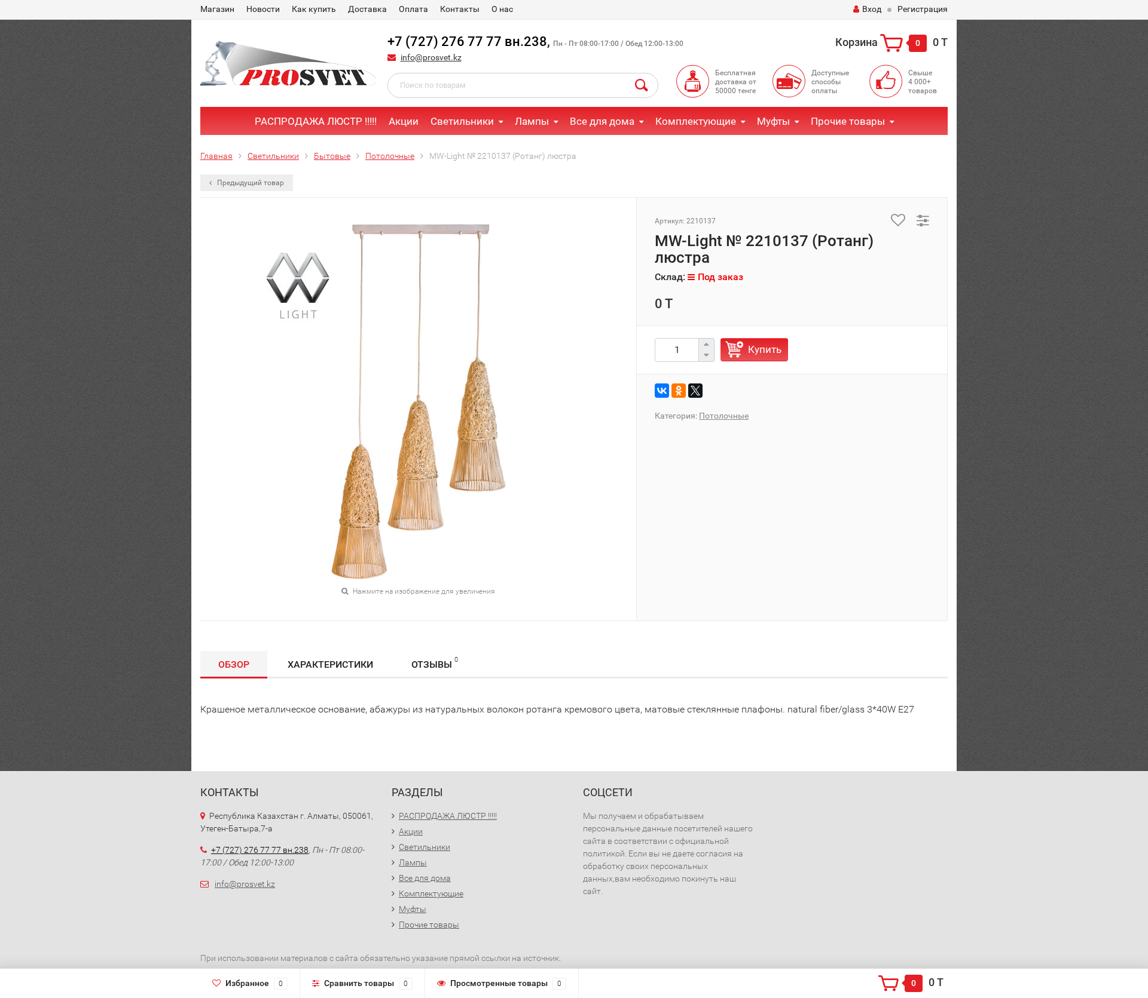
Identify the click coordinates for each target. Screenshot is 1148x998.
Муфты (773, 121)
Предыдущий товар (249, 183)
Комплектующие (695, 121)
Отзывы (434, 663)
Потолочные (389, 156)
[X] (695, 390)
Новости (263, 9)
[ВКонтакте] (662, 390)
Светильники (462, 121)
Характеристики (330, 664)
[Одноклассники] (678, 390)
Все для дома (602, 121)
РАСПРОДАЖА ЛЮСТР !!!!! (316, 121)
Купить (764, 349)
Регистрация (922, 9)
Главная (216, 156)
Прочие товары (848, 121)
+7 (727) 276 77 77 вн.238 (467, 41)
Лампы (532, 121)
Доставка (367, 9)
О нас (502, 9)
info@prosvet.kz (431, 57)
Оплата (413, 9)
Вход (871, 9)
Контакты (460, 9)
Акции (404, 121)
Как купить (314, 9)
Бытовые (332, 156)
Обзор (233, 664)
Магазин (217, 9)
